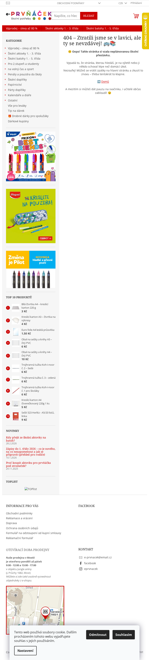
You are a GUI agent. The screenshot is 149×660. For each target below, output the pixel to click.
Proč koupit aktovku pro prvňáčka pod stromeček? (28, 464)
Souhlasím (123, 635)
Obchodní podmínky (70, 3)
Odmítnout (98, 635)
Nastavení (25, 651)
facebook (90, 563)
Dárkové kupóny (18, 121)
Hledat (88, 16)
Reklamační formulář (19, 538)
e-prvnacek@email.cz (98, 557)
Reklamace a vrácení (19, 518)
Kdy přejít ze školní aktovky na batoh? (26, 439)
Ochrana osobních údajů (22, 528)
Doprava (11, 523)
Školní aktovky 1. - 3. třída (24, 53)
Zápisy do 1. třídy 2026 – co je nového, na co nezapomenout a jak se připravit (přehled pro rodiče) (30, 451)
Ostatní (12, 100)
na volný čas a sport (21, 69)
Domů (105, 81)
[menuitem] (21, 28)
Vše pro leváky (17, 105)
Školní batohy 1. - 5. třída (24, 58)
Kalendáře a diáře (19, 95)
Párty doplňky (17, 90)
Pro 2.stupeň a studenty (23, 64)
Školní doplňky (17, 79)
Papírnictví (15, 84)
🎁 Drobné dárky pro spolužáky (28, 116)
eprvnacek (91, 569)
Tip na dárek (16, 111)
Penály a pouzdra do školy (25, 74)
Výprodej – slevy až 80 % (23, 48)
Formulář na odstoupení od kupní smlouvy (33, 533)
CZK (121, 3)
